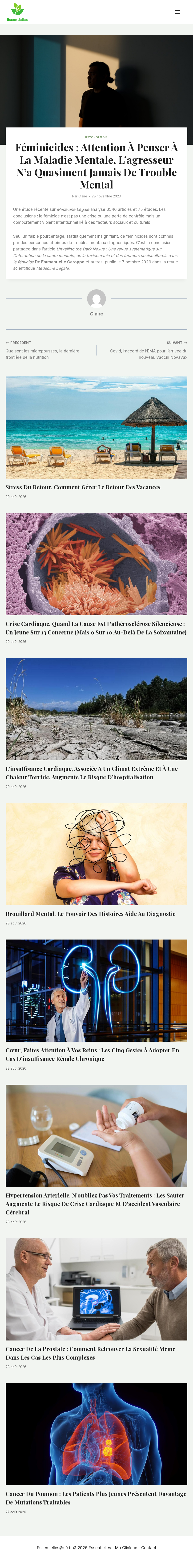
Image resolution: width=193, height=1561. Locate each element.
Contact (148, 1547)
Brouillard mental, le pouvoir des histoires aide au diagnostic (91, 913)
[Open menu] (180, 12)
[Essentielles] (17, 11)
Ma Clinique (126, 1547)
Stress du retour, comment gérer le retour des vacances (83, 487)
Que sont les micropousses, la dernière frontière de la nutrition (42, 350)
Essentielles (100, 1547)
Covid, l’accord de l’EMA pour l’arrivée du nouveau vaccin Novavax (148, 350)
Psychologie (96, 137)
